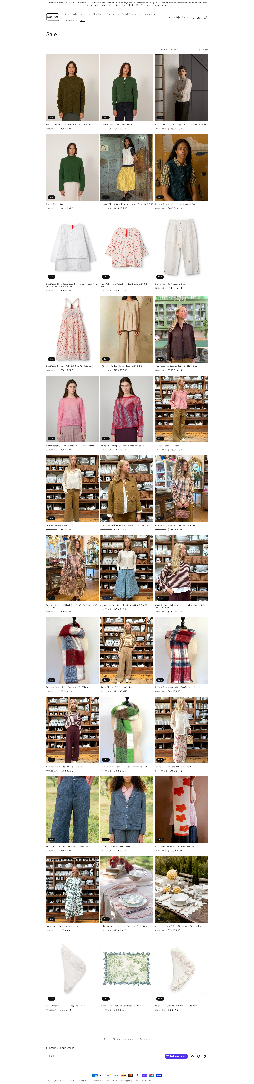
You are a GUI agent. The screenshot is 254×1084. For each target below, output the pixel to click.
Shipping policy (126, 1081)
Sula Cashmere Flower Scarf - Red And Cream (174, 846)
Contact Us (145, 1039)
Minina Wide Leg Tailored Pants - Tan (116, 687)
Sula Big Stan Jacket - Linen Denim (115, 846)
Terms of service (111, 1081)
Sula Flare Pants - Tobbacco (167, 446)
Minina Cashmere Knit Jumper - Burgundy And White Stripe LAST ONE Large (180, 606)
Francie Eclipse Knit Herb (57, 204)
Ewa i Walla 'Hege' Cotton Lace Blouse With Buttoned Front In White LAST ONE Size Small (71, 285)
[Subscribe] (95, 1056)
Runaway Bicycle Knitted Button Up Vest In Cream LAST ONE (126, 204)
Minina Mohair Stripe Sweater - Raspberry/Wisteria (122, 446)
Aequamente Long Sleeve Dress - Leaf (62, 926)
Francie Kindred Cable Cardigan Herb (116, 124)
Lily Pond (55, 1081)
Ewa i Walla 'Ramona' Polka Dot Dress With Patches (68, 366)
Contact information (143, 1081)
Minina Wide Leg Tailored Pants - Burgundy (64, 767)
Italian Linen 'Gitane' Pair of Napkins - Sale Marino (176, 1006)
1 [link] (119, 1024)
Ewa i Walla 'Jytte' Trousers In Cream (171, 284)
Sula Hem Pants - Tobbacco (58, 525)
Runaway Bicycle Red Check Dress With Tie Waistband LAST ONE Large (71, 606)
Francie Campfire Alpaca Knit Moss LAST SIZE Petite (68, 124)
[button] (85, 14)
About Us (132, 1039)
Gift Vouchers (119, 1039)
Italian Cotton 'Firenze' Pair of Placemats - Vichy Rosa (123, 926)
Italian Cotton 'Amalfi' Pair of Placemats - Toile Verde (123, 1006)
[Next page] (135, 1025)
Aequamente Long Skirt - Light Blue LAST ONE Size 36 (123, 605)
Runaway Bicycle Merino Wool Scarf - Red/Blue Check (69, 687)
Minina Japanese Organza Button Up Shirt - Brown (177, 366)
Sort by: (164, 49)
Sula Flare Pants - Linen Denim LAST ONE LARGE (67, 846)
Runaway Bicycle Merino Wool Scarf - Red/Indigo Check (179, 687)
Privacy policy (96, 1081)
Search (107, 1039)
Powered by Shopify (67, 1081)
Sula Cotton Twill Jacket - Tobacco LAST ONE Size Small (124, 525)
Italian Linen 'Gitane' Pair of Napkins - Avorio (65, 1006)
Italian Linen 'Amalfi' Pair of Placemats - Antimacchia (178, 926)
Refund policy (83, 1081)
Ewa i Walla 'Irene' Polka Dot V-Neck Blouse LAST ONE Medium (123, 285)
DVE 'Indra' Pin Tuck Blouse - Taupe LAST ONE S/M (122, 366)
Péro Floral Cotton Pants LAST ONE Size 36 (173, 767)
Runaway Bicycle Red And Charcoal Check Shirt (175, 525)
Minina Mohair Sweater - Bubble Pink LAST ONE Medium (70, 446)
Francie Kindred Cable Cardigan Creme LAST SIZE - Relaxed (180, 124)
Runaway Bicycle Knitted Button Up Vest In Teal (175, 204)
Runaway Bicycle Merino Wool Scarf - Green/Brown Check (125, 767)
